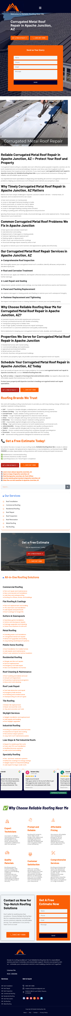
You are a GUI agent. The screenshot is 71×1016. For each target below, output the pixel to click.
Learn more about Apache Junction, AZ (17, 472)
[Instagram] (34, 998)
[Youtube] (27, 998)
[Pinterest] (31, 998)
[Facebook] (24, 998)
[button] (40, 8)
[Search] (67, 487)
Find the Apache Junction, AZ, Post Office (18, 476)
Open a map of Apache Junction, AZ (16, 474)
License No (11, 970)
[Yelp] (38, 998)
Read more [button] (6, 787)
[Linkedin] (41, 998)
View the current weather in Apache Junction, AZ (21, 480)
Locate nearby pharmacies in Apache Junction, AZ (21, 478)
